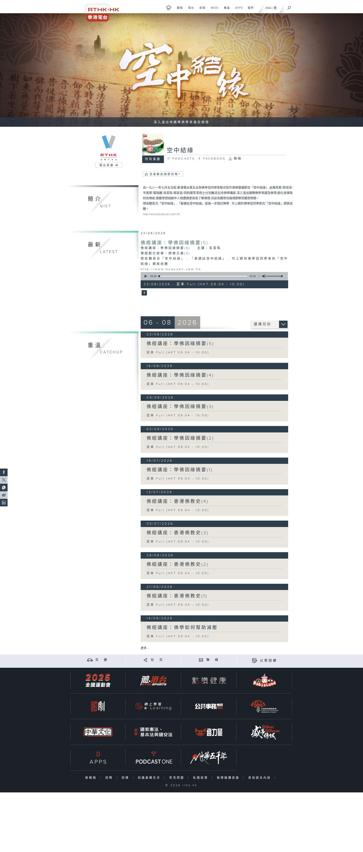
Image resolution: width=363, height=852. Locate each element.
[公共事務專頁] (209, 706)
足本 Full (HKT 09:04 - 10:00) (178, 352)
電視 (178, 9)
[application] (213, 276)
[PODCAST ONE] (153, 758)
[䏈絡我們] (201, 660)
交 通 (101, 660)
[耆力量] (209, 732)
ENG (268, 8)
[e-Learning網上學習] (153, 706)
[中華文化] (98, 732)
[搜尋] (289, 6)
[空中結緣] (144, 293)
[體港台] (153, 680)
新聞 (201, 9)
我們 (249, 9)
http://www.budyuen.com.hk (161, 214)
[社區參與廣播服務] (264, 706)
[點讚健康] (209, 680)
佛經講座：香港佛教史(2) (178, 564)
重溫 (225, 9)
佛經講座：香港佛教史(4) (178, 501)
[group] (263, 276)
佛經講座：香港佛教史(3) (178, 533)
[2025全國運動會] (98, 680)
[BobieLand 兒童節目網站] (264, 680)
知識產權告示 (150, 777)
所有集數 (153, 159)
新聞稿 (91, 777)
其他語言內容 (260, 777)
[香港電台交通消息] (90, 660)
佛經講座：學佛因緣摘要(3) (180, 406)
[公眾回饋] (254, 660)
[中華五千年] (209, 758)
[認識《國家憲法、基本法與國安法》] (153, 732)
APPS (237, 9)
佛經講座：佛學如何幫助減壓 (182, 627)
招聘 (110, 777)
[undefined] (168, 7)
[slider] (275, 276)
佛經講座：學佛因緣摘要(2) (180, 438)
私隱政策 (201, 777)
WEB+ (213, 9)
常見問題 (177, 777)
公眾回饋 (268, 660)
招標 (126, 777)
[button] (145, 276)
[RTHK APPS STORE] (98, 758)
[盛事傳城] (264, 732)
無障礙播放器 (229, 777)
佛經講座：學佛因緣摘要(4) (180, 375)
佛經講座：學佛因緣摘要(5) (174, 243)
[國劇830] (98, 706)
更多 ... (145, 648)
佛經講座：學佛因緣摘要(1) (180, 470)
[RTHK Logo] (100, 10)
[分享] (145, 660)
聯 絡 (212, 660)
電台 (189, 9)
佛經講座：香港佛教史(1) (177, 596)
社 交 (157, 660)
